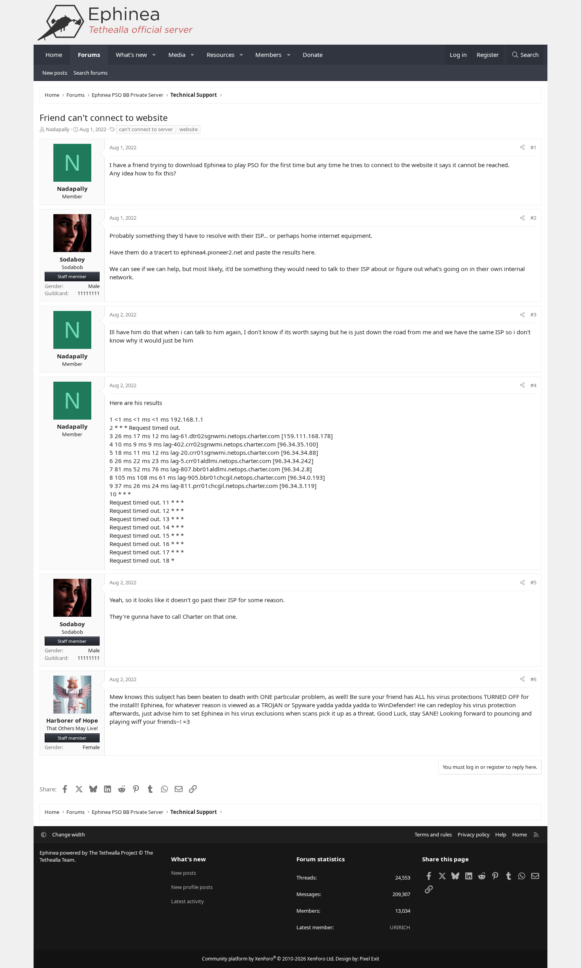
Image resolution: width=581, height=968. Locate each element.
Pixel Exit (369, 958)
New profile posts (192, 887)
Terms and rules (433, 834)
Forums (89, 54)
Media (176, 54)
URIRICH (400, 927)
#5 (533, 582)
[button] (154, 55)
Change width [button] (68, 834)
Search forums (91, 72)
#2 (533, 217)
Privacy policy (474, 834)
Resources (220, 54)
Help (500, 834)
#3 (533, 314)
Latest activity (187, 901)
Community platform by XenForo (268, 958)
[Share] (522, 147)
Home (53, 54)
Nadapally (58, 129)
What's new (131, 54)
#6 (533, 679)
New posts (54, 72)
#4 (533, 385)
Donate (313, 54)
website (188, 129)
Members (268, 54)
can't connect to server (146, 129)
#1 (533, 147)
